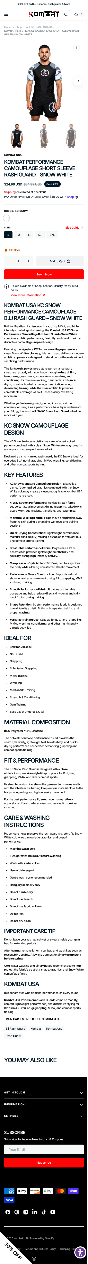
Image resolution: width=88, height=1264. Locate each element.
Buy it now (41, 278)
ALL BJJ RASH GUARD (39, 27)
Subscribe (41, 1189)
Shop (19, 27)
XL (39, 239)
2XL (52, 239)
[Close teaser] (34, 1259)
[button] (6, 14)
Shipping (10, 192)
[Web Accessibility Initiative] (77, 1252)
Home (7, 27)
